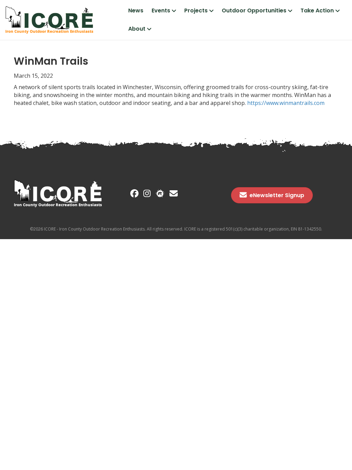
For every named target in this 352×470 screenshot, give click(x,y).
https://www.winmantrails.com (285, 103)
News (135, 10)
